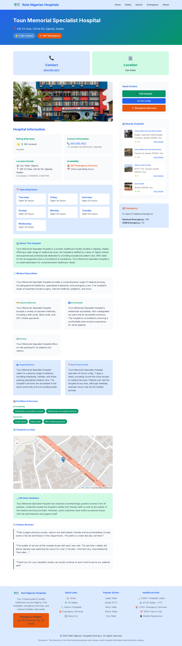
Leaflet (86, 488)
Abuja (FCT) (111, 602)
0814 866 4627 (52, 70)
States (128, 4)
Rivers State (111, 611)
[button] (63, 459)
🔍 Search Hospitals (71, 607)
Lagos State (111, 598)
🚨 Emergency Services (71, 611)
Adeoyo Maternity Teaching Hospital (148, 149)
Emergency (152, 4)
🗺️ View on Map (144, 101)
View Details (158, 142)
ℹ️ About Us (71, 616)
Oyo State (111, 616)
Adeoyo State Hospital (143, 165)
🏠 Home (71, 598)
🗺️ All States (71, 602)
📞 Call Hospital (144, 93)
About (166, 4)
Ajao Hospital (139, 184)
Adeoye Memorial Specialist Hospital (148, 131)
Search (139, 4)
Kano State (111, 607)
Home (118, 4)
